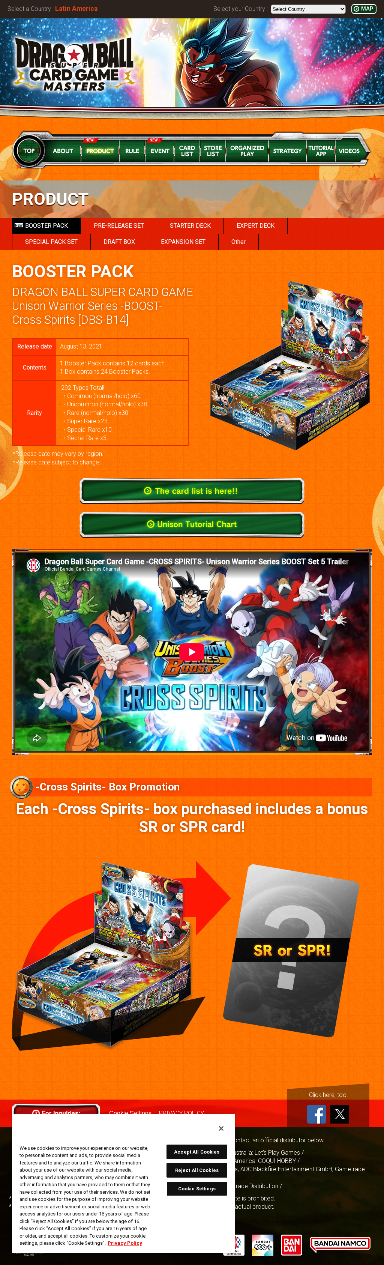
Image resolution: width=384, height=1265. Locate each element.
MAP (367, 9)
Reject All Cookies (197, 1170)
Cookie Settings (197, 1188)
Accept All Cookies (196, 1152)
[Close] (221, 1128)
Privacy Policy (125, 1243)
